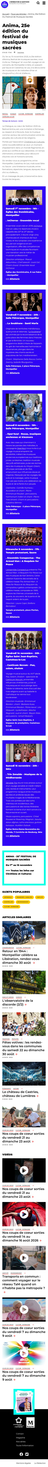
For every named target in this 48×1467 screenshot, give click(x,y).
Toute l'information (25, 1445)
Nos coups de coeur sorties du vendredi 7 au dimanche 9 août (23, 1331)
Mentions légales (23, 1463)
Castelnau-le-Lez (8, 116)
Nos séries (21, 1442)
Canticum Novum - (15, 680)
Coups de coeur (7, 1130)
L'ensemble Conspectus (17, 570)
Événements (6, 1088)
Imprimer (20, 52)
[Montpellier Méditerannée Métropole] (18, 1422)
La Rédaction (40, 1463)
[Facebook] (21, 1454)
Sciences (19, 997)
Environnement (22, 902)
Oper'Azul (21, 448)
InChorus (38, 226)
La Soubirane (35, 332)
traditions (6, 1039)
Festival (5, 114)
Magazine (20, 1438)
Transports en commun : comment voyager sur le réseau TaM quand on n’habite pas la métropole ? (23, 1282)
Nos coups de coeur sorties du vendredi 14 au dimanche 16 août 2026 (23, 1236)
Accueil (5, 14)
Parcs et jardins (8, 997)
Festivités (15, 1039)
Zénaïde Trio (11, 783)
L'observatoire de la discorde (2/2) (17, 1002)
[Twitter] (26, 1454)
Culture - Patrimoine (25, 114)
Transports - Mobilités (24, 897)
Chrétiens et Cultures (34, 142)
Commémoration (8, 947)
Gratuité (40, 897)
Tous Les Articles (18, 14)
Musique (13, 114)
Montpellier (39, 114)
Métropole (8, 897)
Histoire (16, 1088)
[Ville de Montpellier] (30, 1422)
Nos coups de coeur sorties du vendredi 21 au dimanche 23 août (23, 1137)
